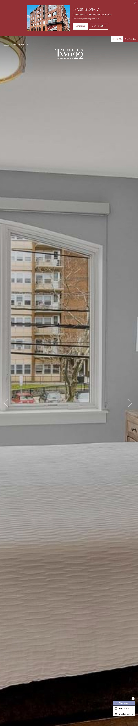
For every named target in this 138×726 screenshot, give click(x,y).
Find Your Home (18, 44)
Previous (6, 403)
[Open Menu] (6, 44)
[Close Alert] (135, 3)
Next (129, 403)
